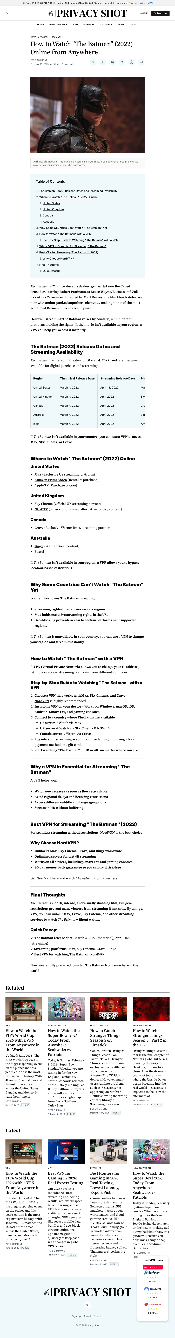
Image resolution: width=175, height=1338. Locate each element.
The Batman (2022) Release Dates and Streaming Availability (78, 191)
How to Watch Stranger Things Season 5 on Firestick (105, 1038)
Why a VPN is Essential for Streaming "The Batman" (72, 246)
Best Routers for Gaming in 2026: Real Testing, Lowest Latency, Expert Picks (105, 1182)
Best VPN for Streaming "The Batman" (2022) (68, 252)
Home (40, 24)
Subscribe (160, 13)
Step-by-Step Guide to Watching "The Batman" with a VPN (80, 240)
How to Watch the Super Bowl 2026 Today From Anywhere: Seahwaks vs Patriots (64, 1042)
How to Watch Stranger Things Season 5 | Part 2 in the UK (150, 1038)
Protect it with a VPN (141, 3)
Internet (89, 24)
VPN (75, 24)
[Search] (6, 13)
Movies (56, 37)
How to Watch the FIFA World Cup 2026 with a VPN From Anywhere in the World (22, 1040)
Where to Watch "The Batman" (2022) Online (68, 197)
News (121, 24)
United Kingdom (53, 209)
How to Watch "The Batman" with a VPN (65, 234)
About (134, 24)
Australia (48, 221)
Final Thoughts (49, 264)
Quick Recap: (51, 271)
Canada (48, 215)
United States (51, 203)
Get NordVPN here (44, 878)
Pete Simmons (39, 60)
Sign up (76, 1316)
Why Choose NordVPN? (58, 258)
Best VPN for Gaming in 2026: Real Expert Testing (65, 1178)
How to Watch (58, 24)
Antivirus (106, 24)
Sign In (144, 13)
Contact (99, 1316)
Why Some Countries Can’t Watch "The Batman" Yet (73, 227)
